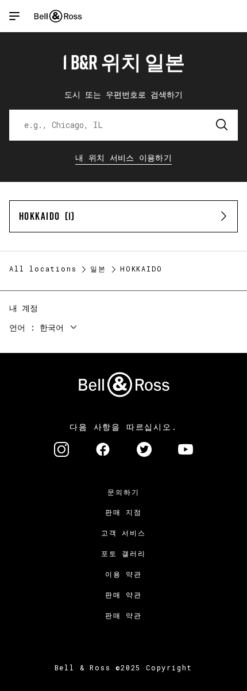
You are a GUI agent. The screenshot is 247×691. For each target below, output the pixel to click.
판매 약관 (123, 594)
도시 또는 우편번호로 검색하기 (123, 94)
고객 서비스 (123, 532)
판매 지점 (123, 512)
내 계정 (23, 307)
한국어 (52, 327)
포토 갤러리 (123, 553)
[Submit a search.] (222, 125)
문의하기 (123, 491)
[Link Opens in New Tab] (61, 450)
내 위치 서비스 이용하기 (123, 157)
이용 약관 (123, 574)
